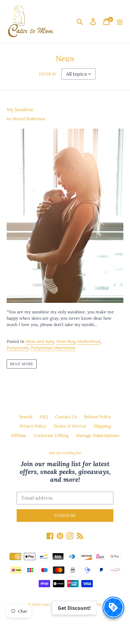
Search (25, 416)
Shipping (102, 426)
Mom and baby (40, 341)
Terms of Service (69, 426)
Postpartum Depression (53, 347)
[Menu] (119, 21)
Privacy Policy (32, 426)
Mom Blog (65, 341)
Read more (21, 364)
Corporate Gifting (51, 435)
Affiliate (18, 435)
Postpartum (18, 347)
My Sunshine (20, 109)
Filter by (48, 74)
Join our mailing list (65, 453)
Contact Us (66, 416)
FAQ (44, 416)
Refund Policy (97, 416)
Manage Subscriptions (97, 435)
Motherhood (88, 341)
